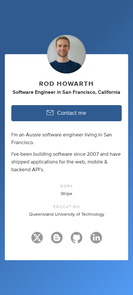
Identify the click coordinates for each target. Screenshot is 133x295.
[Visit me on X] (37, 240)
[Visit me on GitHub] (76, 240)
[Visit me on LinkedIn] (96, 240)
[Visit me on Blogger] (57, 240)
